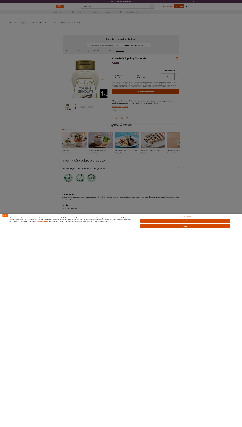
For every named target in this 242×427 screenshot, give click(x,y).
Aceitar (185, 220)
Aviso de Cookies (43, 221)
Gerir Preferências (185, 216)
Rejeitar (185, 226)
